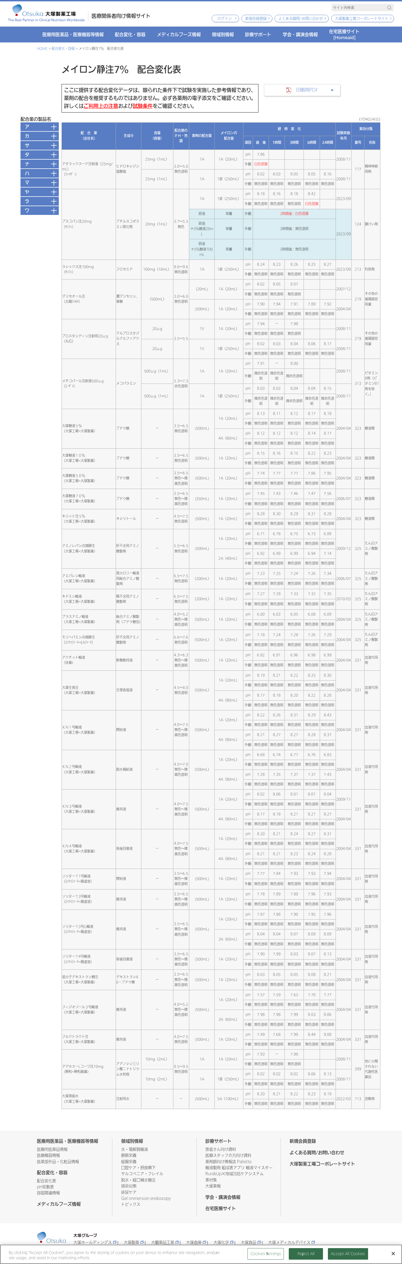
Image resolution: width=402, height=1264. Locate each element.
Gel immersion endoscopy (146, 1198)
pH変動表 (45, 1187)
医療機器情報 (48, 1155)
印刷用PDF (307, 90)
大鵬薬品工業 (162, 1242)
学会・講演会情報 (300, 34)
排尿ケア (128, 1192)
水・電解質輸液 (134, 1149)
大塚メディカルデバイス (289, 1242)
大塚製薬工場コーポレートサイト (361, 18)
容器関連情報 (48, 1193)
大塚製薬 (131, 1242)
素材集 (211, 1180)
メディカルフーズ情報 (179, 34)
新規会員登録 (256, 18)
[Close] (393, 1254)
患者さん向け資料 (220, 1149)
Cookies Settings (265, 1253)
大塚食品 (248, 1242)
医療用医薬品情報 (52, 1149)
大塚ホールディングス (93, 1242)
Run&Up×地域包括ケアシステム (234, 1174)
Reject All (306, 1253)
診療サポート (258, 34)
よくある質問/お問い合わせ (300, 18)
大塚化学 (221, 1242)
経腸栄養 (128, 1162)
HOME (42, 48)
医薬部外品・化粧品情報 (58, 1162)
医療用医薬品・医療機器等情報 (73, 34)
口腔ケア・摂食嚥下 (138, 1168)
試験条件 (143, 106)
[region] (201, 1254)
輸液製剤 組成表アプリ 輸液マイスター (239, 1168)
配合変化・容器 (130, 34)
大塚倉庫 (194, 1242)
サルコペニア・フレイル (142, 1174)
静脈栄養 (128, 1155)
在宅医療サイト (344, 34)
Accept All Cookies (348, 1253)
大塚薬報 (213, 1186)
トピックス (130, 1204)
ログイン (224, 18)
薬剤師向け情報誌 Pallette (228, 1162)
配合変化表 (46, 1181)
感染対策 (128, 1186)
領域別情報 (223, 34)
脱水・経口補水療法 (138, 1180)
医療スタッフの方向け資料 (228, 1155)
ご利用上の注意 (101, 106)
